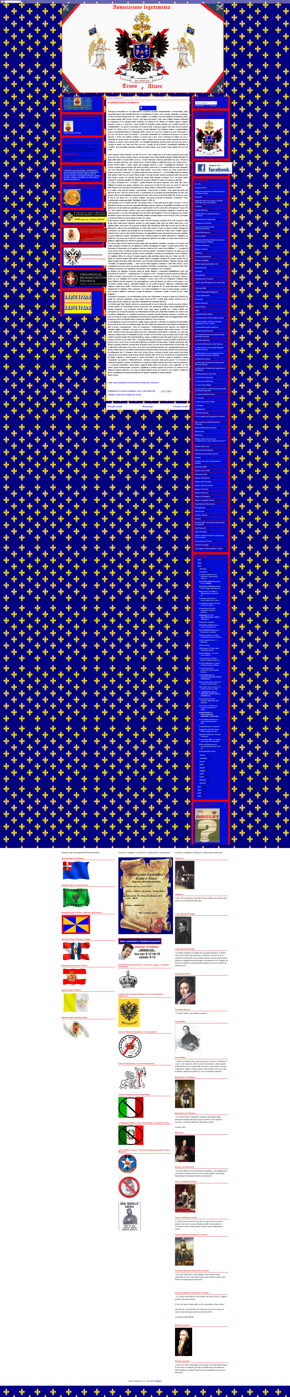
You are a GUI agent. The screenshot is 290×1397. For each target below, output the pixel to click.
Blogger (158, 1381)
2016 (200, 563)
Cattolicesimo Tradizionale (125, 395)
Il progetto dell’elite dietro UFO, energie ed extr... (209, 730)
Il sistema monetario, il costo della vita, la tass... (209, 599)
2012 (200, 793)
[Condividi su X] (166, 391)
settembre (203, 758)
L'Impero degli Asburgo (204, 331)
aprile (201, 774)
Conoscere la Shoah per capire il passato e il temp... (208, 707)
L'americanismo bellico (204, 314)
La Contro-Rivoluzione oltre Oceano (209, 344)
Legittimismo (200, 409)
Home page (148, 406)
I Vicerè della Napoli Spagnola (206, 292)
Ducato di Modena (202, 245)
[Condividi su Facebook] (168, 391)
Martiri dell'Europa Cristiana (205, 428)
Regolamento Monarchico (205, 504)
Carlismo (198, 206)
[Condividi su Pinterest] (170, 391)
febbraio (202, 780)
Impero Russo (200, 307)
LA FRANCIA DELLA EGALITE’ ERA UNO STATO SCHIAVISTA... (210, 677)
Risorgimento (200, 508)
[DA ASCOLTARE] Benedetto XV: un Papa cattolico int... (210, 587)
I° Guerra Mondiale (202, 295)
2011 (200, 796)
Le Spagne (199, 405)
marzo (202, 777)
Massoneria (199, 431)
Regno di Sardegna (202, 496)
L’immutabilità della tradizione (206, 327)
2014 (200, 787)
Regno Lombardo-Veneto (204, 500)
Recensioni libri (201, 474)
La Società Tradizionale (204, 377)
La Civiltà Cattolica (202, 340)
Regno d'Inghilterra (202, 478)
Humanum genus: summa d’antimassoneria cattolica (210, 636)
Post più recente (115, 406)
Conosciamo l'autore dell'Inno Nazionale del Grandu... (208, 701)
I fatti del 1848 (200, 288)
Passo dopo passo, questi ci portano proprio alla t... (210, 683)
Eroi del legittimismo (203, 257)
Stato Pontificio (201, 532)
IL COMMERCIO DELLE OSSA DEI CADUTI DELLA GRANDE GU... (209, 694)
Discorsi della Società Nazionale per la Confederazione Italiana (210, 241)
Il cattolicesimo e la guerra (209, 726)
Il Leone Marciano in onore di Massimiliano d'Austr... (209, 664)
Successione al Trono (203, 541)
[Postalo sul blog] (164, 391)
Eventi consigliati (202, 260)
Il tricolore (199, 299)
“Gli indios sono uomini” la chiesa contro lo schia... (209, 688)
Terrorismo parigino (206, 622)
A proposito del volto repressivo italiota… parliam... (207, 610)
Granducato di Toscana (204, 279)
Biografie (198, 197)
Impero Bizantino (201, 303)
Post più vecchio (180, 406)
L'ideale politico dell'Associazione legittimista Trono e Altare (208, 322)
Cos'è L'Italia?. (200, 236)
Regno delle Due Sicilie (204, 485)
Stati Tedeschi (200, 528)
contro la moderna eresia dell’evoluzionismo (204, 228)
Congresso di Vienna (203, 223)
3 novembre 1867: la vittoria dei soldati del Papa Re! (209, 740)
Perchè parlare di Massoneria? (207, 454)
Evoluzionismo (201, 268)
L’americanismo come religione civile (209, 318)
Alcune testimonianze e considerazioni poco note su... (210, 746)
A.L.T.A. (198, 184)
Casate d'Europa (201, 210)
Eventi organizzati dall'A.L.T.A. (206, 264)
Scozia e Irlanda (201, 515)
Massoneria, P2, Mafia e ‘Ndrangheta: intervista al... (209, 593)
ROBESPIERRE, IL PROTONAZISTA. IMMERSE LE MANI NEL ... (210, 714)
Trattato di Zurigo (202, 545)
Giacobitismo (200, 275)
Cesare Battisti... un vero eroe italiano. (208, 654)
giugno (202, 767)
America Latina (201, 188)
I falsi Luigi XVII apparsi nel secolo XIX (210, 282)
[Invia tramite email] (162, 391)
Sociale (138, 395)
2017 (200, 560)
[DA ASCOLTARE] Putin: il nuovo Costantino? (209, 626)
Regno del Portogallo (203, 482)
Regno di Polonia (201, 493)
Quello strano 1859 (202, 470)
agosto (202, 761)
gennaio (202, 783)
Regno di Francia (201, 489)
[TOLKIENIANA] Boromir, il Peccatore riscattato (209, 631)
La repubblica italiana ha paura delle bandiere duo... (208, 721)
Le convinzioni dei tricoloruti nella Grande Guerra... (209, 670)
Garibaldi (198, 271)
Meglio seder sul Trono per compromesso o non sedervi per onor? (210, 440)
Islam (197, 310)
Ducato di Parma (201, 249)
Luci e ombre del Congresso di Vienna (210, 416)
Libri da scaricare (201, 413)
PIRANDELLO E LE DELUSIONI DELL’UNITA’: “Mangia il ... (209, 617)
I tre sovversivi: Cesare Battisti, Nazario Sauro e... (210, 659)
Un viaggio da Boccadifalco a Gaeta (209, 548)
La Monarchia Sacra (202, 359)
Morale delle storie (202, 446)
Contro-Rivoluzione (202, 232)
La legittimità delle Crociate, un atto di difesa (210, 604)
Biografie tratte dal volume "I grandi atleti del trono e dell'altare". (209, 202)
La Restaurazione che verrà (205, 374)
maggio (202, 771)
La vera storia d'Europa (204, 381)
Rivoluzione (199, 511)
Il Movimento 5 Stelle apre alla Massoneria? (209, 649)
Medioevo (199, 435)
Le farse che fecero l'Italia (205, 402)
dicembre (203, 569)
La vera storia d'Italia (203, 385)
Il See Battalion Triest (207, 751)
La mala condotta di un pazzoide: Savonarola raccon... (208, 576)
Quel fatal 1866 (201, 467)
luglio (201, 764)
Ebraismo (198, 253)
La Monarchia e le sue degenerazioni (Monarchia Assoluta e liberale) (209, 354)
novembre (203, 572)
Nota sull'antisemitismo (204, 450)
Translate (212, 106)
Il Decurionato (204, 645)
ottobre (202, 755)
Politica (198, 457)
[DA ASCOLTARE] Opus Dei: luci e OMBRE (209, 582)
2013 (200, 790)
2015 (200, 566)
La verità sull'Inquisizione (205, 394)
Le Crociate (199, 398)
